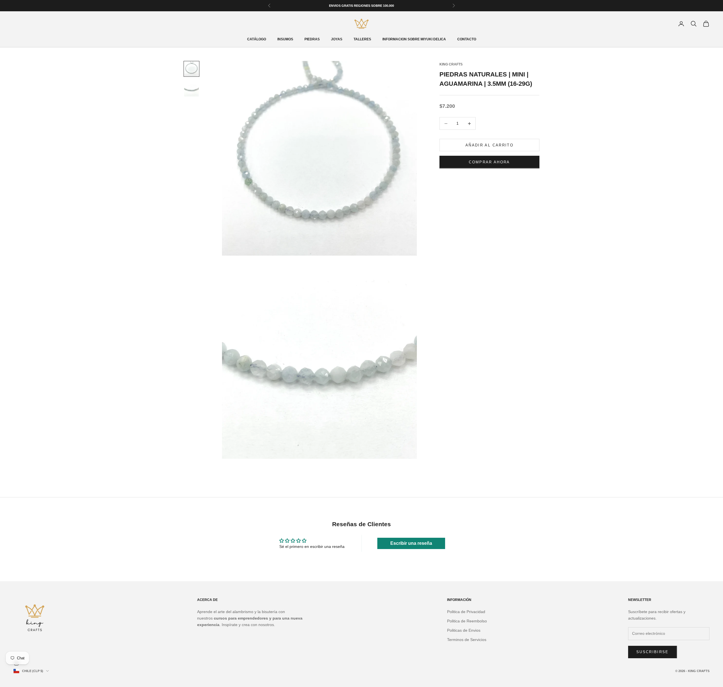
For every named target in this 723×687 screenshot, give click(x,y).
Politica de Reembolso (467, 621)
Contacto (466, 39)
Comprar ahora (489, 162)
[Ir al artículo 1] (191, 69)
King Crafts (451, 64)
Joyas (336, 39)
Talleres (362, 39)
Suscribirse (652, 652)
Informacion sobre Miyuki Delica (414, 39)
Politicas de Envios (463, 630)
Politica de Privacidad (466, 611)
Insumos (285, 39)
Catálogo (256, 39)
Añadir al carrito (489, 145)
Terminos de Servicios (466, 639)
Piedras (312, 39)
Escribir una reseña (411, 543)
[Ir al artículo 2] (191, 89)
